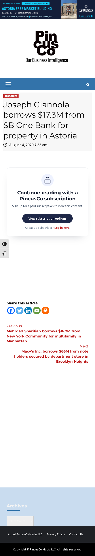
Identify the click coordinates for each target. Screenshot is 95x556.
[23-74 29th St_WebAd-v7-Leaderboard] (47, 9)
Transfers (11, 95)
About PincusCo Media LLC (25, 534)
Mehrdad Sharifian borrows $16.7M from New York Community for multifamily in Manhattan (44, 333)
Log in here (61, 228)
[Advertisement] (47, 433)
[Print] (45, 310)
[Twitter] (19, 310)
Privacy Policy (56, 534)
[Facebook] (11, 310)
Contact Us (76, 534)
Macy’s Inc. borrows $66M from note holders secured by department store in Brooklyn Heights (51, 354)
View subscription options (47, 218)
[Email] (37, 310)
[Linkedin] (28, 310)
